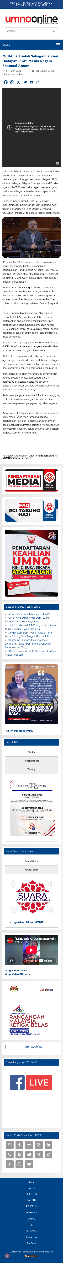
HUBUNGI (31, 1213)
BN (31, 1225)
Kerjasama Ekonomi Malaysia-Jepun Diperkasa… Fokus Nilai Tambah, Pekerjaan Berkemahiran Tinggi (28, 644)
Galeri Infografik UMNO (19, 730)
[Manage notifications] (7, 1255)
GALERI (31, 1188)
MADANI (31, 1243)
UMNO (31, 1219)
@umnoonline (33, 1046)
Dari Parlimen (18, 74)
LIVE (31, 1182)
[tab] (31, 752)
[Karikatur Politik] (31, 723)
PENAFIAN (31, 1206)
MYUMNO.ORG (24, 5)
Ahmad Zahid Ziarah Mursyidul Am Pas (29, 614)
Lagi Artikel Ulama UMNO (27, 922)
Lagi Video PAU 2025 (18, 974)
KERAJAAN (31, 1231)
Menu (7, 44)
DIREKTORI (31, 1194)
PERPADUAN (31, 1237)
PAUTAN (31, 1200)
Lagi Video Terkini (16, 970)
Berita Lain (41, 71)
